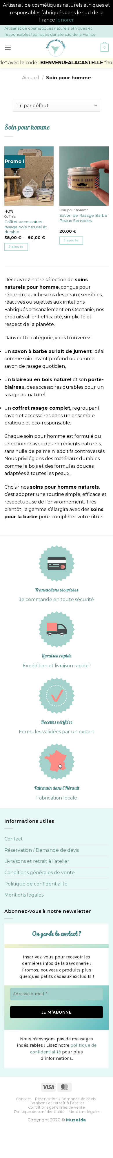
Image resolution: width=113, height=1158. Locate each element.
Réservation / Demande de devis (41, 850)
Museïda (76, 1120)
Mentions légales (23, 895)
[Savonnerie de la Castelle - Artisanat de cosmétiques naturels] (56, 47)
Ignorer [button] (65, 20)
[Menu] (7, 47)
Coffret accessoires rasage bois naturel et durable (25, 226)
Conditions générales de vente (39, 872)
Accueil (30, 77)
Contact (13, 839)
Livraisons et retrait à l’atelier (36, 861)
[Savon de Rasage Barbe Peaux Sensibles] (84, 176)
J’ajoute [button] (71, 240)
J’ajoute (16, 247)
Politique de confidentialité (36, 884)
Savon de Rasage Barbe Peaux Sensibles (83, 218)
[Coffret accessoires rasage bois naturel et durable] (29, 176)
